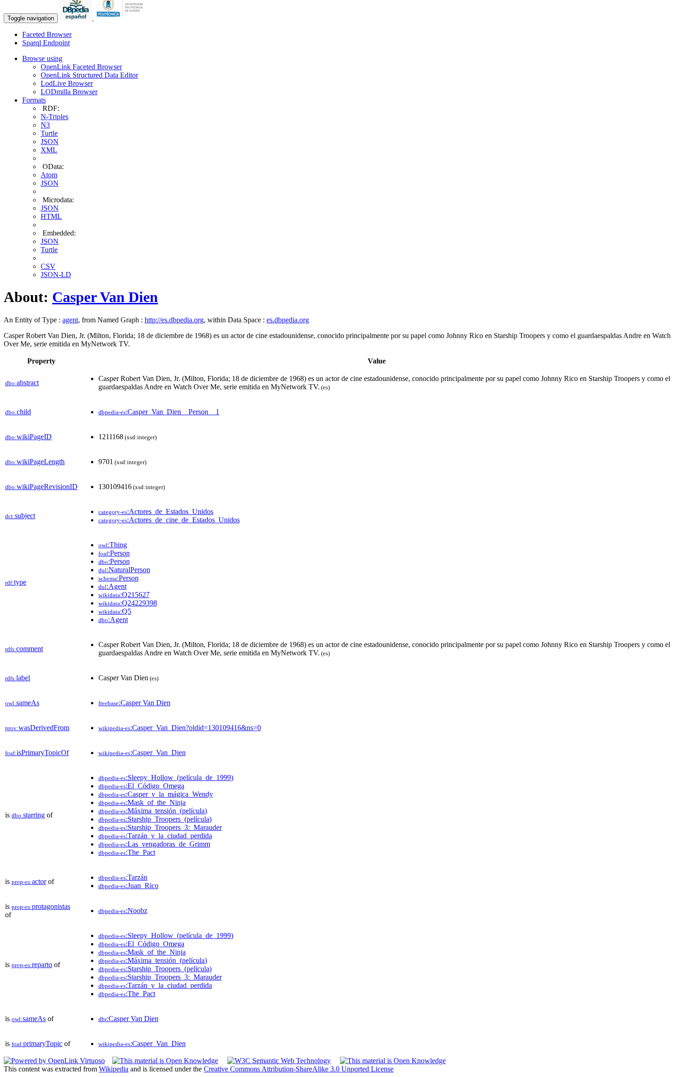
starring (28, 815)
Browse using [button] (42, 58)
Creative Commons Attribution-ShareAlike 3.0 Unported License (299, 1069)
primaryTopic (37, 1043)
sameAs (22, 703)
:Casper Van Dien (134, 703)
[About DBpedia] (77, 18)
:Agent (112, 586)
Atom (49, 175)
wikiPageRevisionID (41, 486)
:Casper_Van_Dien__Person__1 (158, 412)
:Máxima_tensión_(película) (152, 811)
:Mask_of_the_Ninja (142, 802)
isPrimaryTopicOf (37, 752)
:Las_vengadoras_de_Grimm (154, 844)
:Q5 (114, 611)
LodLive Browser (67, 83)
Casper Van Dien (105, 297)
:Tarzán (122, 877)
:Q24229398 (127, 603)
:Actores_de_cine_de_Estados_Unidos (169, 520)
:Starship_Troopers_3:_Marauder (160, 827)
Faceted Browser (47, 34)
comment (24, 649)
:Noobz (122, 910)
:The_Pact (126, 852)
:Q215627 (124, 595)
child (18, 412)
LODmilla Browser (69, 92)
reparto (32, 964)
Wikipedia (113, 1069)
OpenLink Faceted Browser (81, 67)
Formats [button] (34, 100)
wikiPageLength (35, 462)
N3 (45, 125)
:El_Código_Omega (141, 786)
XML (49, 150)
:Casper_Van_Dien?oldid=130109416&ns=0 (179, 728)
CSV (48, 266)
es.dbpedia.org (288, 320)
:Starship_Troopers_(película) (155, 819)
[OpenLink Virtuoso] (54, 1061)
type (15, 582)
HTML (51, 216)
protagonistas (41, 906)
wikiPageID (28, 437)
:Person (114, 553)
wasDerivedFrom (37, 728)
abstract (22, 383)
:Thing (112, 545)
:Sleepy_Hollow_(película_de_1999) (165, 777)
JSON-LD (56, 274)
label (17, 678)
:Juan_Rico (128, 885)
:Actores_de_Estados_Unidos (155, 511)
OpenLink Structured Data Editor (89, 75)
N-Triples (54, 117)
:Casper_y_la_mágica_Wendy (155, 794)
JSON (50, 141)
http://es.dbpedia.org (174, 320)
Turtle (49, 133)
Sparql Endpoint (46, 43)
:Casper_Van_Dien (142, 752)
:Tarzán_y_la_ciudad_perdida (155, 836)
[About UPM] (121, 18)
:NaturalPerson (124, 570)
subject (20, 516)
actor (29, 881)
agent (70, 320)
